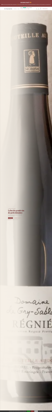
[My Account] (40, 9)
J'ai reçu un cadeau (45, 8)
